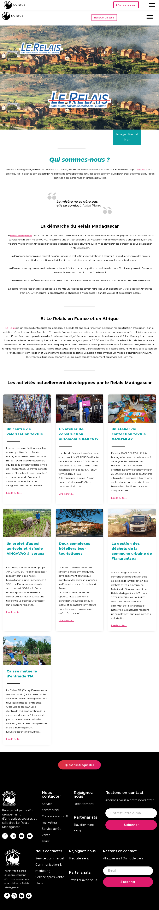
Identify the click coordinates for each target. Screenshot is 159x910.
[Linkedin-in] (21, 836)
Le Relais (142, 169)
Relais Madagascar (21, 235)
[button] (126, 4)
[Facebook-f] (5, 836)
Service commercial (49, 858)
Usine (46, 841)
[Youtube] (30, 836)
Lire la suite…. (14, 492)
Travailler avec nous (83, 880)
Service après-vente (49, 877)
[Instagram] (13, 836)
